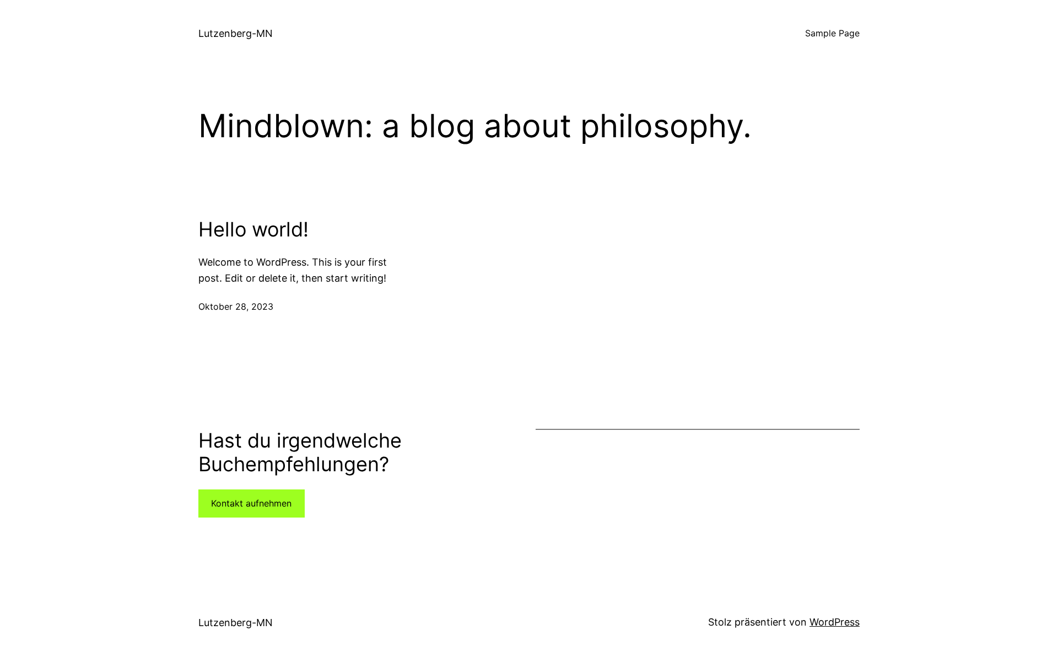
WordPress (834, 622)
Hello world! (253, 229)
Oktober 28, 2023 (235, 306)
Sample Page (832, 33)
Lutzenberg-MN (235, 33)
